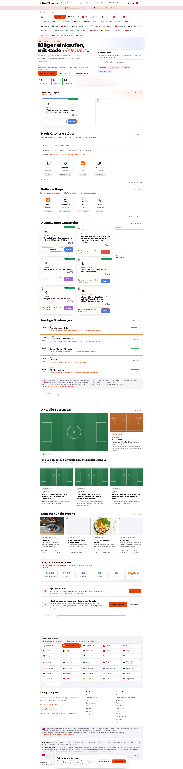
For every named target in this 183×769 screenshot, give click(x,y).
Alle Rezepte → (138, 514)
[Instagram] (46, 709)
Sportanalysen (90, 703)
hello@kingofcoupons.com (48, 704)
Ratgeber (89, 708)
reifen (46, 267)
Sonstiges (103, 67)
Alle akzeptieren (119, 761)
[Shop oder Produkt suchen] (133, 3)
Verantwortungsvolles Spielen (52, 386)
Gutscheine (89, 695)
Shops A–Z (64, 73)
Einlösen (72, 121)
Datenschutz (120, 708)
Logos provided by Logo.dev (135, 182)
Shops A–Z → (139, 134)
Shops (88, 700)
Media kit (119, 719)
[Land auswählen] (137, 3)
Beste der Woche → (134, 93)
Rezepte (89, 714)
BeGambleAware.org (68, 386)
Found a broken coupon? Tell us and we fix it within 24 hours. (59, 713)
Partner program (121, 716)
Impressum (119, 722)
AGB (117, 711)
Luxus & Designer (115, 67)
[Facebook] (55, 709)
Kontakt (118, 706)
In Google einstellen (118, 604)
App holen (120, 3)
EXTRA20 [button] (55, 122)
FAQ (117, 703)
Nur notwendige (104, 761)
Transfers (89, 711)
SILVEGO (84, 234)
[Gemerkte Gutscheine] (129, 3)
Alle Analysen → (138, 321)
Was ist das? (134, 604)
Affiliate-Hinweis (121, 714)
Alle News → (139, 410)
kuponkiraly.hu (55, 762)
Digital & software (105, 71)
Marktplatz (127, 67)
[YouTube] (41, 709)
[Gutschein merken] (44, 100)
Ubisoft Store (51, 107)
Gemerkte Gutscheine (80, 73)
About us (119, 700)
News (88, 706)
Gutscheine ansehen (47, 73)
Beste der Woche (91, 697)
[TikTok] (50, 709)
